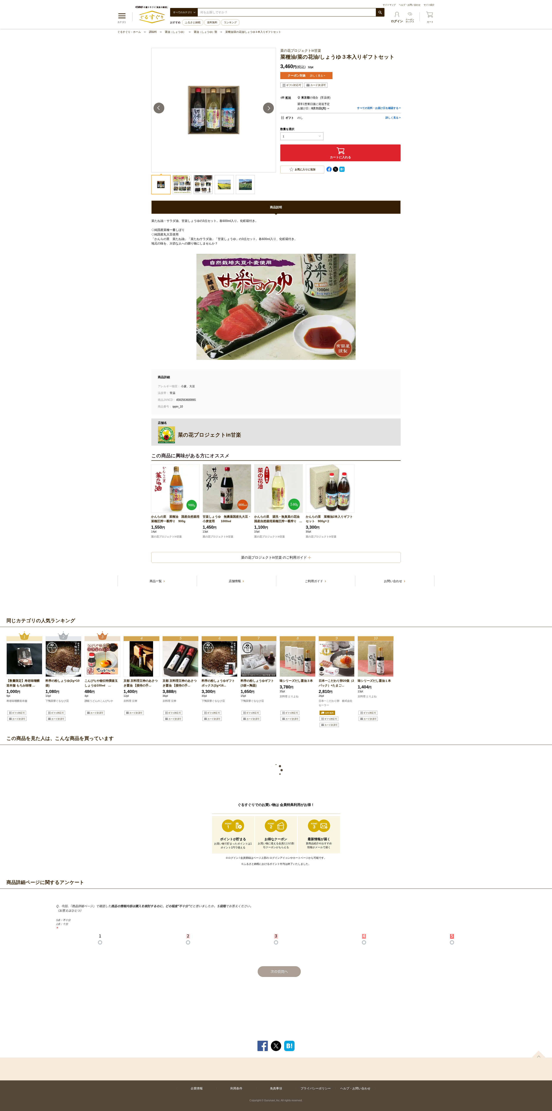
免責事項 (276, 1088)
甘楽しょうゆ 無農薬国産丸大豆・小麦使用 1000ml (227, 519)
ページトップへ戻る (539, 1054)
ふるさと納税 (193, 22)
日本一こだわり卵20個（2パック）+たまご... (336, 683)
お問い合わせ (393, 581)
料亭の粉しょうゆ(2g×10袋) (62, 683)
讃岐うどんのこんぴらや (99, 700)
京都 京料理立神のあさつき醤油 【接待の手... (141, 683)
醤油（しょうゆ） (175, 31)
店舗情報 (235, 581)
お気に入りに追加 (305, 169)
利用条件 (236, 1088)
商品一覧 (156, 581)
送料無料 (212, 22)
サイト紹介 (429, 5)
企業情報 (197, 1088)
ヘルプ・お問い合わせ (409, 5)
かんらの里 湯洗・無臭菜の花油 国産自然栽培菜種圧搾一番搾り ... (278, 519)
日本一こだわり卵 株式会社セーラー (335, 703)
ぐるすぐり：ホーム (129, 31)
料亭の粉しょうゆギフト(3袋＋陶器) (257, 683)
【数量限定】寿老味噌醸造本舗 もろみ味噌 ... (23, 683)
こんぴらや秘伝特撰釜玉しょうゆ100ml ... (101, 683)
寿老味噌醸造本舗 (16, 700)
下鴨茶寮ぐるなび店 (57, 700)
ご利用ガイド (314, 581)
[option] (24, 679)
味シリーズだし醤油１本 (374, 680)
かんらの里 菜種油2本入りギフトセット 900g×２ (329, 519)
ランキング (230, 22)
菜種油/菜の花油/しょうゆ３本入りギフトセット (253, 31)
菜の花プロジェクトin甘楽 (166, 536)
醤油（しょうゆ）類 (205, 31)
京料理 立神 (130, 700)
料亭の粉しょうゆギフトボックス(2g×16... (218, 683)
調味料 (153, 31)
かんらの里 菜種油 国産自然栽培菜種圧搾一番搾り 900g (175, 519)
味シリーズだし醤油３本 (296, 680)
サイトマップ (389, 5)
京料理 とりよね (289, 696)
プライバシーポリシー (316, 1088)
